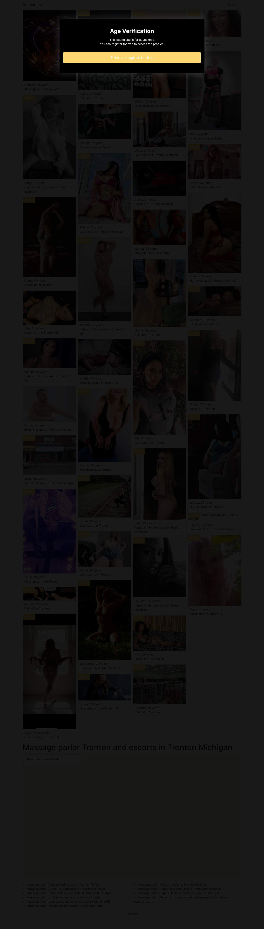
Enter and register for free (132, 58)
